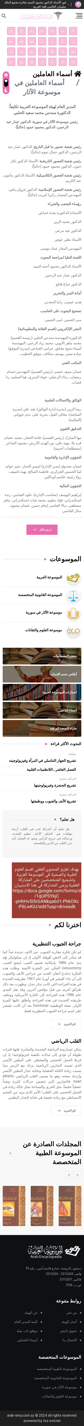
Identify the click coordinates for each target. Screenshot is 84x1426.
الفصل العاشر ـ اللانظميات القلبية (51, 770)
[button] (77, 1175)
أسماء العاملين (27, 1340)
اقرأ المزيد (69, 1024)
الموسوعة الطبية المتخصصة (57, 1369)
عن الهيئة (31, 1312)
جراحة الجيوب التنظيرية (56, 944)
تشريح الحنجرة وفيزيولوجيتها (55, 785)
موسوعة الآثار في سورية (44, 612)
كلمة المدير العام (26, 1322)
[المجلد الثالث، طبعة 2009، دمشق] (65, 1206)
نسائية (72, 754)
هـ (31, 62)
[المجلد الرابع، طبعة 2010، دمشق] (37, 1206)
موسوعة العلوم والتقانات (43, 630)
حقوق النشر (68, 1331)
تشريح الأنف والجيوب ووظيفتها (53, 801)
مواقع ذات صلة (27, 1331)
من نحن (71, 1312)
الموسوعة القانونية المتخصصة (40, 595)
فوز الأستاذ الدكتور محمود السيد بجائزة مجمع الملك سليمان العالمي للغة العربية (35, 4)
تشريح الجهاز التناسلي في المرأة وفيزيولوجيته (42, 761)
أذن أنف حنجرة (68, 778)
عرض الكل (45, 529)
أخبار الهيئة (69, 1322)
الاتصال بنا (69, 1340)
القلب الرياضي (66, 1041)
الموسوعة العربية (49, 577)
